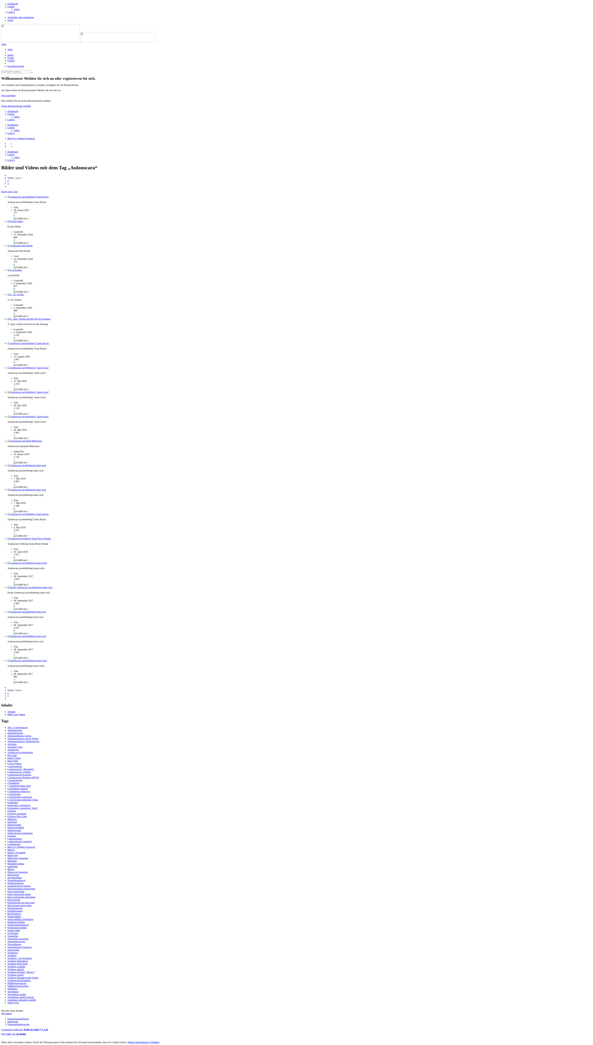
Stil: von (13, 1034)
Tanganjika (12, 936)
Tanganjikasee (14, 944)
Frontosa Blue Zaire (17, 816)
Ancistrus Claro (15, 747)
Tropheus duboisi (15, 969)
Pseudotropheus (15, 911)
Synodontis (12, 933)
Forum (10, 58)
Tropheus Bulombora (17, 961)
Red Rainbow (14, 913)
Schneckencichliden (17, 927)
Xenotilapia (13, 991)
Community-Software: (24, 1029)
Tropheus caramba (16, 966)
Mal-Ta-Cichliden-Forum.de (21, 847)
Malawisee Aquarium (17, 858)
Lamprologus (13, 844)
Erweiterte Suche (15, 66)
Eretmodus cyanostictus (18, 805)
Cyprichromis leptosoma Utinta (22, 799)
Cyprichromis (14, 794)
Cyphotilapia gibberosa (18, 791)
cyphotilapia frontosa (17, 788)
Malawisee (12, 855)
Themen (11, 711)
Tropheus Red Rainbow (19, 980)
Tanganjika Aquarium (18, 938)
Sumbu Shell (13, 930)
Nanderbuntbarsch (16, 880)
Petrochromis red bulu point (20, 902)
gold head (12, 822)
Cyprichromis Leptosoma (19, 797)
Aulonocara (13, 749)
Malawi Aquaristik (16, 852)
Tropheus (12, 955)
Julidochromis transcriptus (20, 833)
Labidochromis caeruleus (19, 841)
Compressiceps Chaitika (19, 772)
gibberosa (12, 819)
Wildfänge (12, 989)
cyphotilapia (13, 783)
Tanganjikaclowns (16, 941)
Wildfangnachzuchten (18, 986)
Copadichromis (14, 780)
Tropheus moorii (15, 975)
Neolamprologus (15, 883)
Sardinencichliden (16, 922)
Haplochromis (14, 824)
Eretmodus (12, 802)
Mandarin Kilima (15, 863)
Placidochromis (14, 908)
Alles (10, 49)
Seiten (10, 55)
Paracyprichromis (15, 891)
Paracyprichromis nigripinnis (21, 897)
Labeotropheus (14, 838)
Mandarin (12, 861)
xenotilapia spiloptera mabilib (21, 1000)
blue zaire (12, 755)
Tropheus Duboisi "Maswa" (21, 972)
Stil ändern (6, 1013)
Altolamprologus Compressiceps (23, 741)
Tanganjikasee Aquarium (19, 947)
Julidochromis (14, 830)
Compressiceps (14, 766)
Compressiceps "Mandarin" (20, 769)
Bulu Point (12, 761)
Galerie (11, 60)
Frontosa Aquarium (16, 813)
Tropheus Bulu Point (17, 964)
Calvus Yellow (14, 763)
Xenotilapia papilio (16, 994)
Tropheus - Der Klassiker (19, 958)
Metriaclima (13, 875)
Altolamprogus (14, 730)
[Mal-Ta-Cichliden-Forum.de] (78, 41)
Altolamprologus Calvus (19, 736)
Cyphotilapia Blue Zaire (19, 786)
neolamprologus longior (19, 886)
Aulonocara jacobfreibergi (20, 752)
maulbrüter (12, 866)
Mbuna (10, 869)
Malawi (11, 850)
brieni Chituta (14, 758)
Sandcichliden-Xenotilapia (20, 919)
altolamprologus (15, 733)
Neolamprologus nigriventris (21, 888)
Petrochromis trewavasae (19, 905)
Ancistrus (12, 744)
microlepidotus (14, 877)
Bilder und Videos (16, 714)
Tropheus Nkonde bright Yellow (23, 977)
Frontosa (11, 811)
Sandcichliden (14, 916)
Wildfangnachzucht (16, 983)
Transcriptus (13, 950)
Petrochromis (13, 900)
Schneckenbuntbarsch (18, 925)
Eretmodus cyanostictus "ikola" (22, 808)
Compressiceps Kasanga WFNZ (23, 777)
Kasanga (11, 836)
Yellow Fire (13, 1002)
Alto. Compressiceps (17, 727)
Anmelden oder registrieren (20, 17)
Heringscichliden (15, 827)
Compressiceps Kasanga (19, 774)
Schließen (154, 1042)
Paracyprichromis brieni (19, 894)
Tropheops (12, 952)
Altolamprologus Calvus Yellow (23, 738)
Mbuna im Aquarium (17, 872)
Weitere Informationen (138, 1042)
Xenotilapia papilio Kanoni (20, 997)
